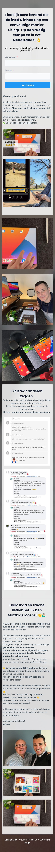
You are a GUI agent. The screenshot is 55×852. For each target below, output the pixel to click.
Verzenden (28, 85)
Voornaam (10, 57)
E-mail (8, 70)
